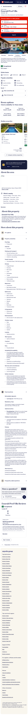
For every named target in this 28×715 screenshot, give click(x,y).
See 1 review (4, 68)
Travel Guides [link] (5, 694)
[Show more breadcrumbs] (2, 544)
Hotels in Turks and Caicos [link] (7, 618)
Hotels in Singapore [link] (6, 620)
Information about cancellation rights (11, 221)
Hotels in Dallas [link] (5, 609)
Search (14, 35)
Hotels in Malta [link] (5, 627)
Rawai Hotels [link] (7, 544)
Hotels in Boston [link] (5, 593)
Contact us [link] (4, 651)
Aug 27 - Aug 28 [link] (7, 109)
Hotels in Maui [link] (5, 631)
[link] (25, 6)
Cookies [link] (4, 677)
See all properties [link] (7, 6)
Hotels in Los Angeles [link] (6, 575)
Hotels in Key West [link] (6, 598)
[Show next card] (26, 46)
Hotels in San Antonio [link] (6, 591)
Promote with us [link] (5, 664)
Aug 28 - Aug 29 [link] (21, 109)
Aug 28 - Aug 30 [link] (7, 115)
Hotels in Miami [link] (5, 577)
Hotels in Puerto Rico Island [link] (8, 634)
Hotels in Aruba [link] (5, 615)
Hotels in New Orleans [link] (7, 565)
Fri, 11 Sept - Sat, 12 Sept (10, 27)
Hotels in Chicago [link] (6, 561)
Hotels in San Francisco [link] (7, 572)
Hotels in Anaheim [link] (6, 607)
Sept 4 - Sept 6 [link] (20, 115)
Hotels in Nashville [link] (6, 570)
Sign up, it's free (15, 166)
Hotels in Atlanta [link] (5, 589)
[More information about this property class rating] (6, 13)
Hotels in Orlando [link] (6, 563)
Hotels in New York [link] (6, 559)
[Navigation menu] (25, 2)
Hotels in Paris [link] (5, 579)
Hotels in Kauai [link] (5, 636)
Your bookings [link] (5, 647)
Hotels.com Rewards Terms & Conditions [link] (10, 684)
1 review (4, 508)
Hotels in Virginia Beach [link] (7, 602)
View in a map (5, 189)
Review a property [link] (6, 654)
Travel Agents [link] (5, 666)
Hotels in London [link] (5, 600)
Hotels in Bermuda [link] (6, 625)
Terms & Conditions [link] (6, 672)
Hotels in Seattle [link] (5, 605)
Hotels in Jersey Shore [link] (7, 629)
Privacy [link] (3, 675)
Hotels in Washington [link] (6, 584)
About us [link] (4, 690)
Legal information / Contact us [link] (8, 679)
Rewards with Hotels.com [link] (7, 697)
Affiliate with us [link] (5, 660)
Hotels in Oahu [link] (5, 638)
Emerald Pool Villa (8, 22)
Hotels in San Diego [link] (6, 568)
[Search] (24, 497)
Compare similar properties (15, 155)
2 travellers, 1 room (9, 31)
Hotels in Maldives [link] (6, 622)
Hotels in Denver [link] (5, 582)
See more (3, 207)
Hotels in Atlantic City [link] (6, 596)
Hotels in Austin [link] (5, 586)
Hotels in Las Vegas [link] (6, 556)
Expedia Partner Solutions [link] (7, 662)
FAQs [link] (3, 649)
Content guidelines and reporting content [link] (11, 682)
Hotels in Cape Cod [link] (6, 641)
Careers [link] (4, 692)
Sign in (8, 166)
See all (2, 88)
